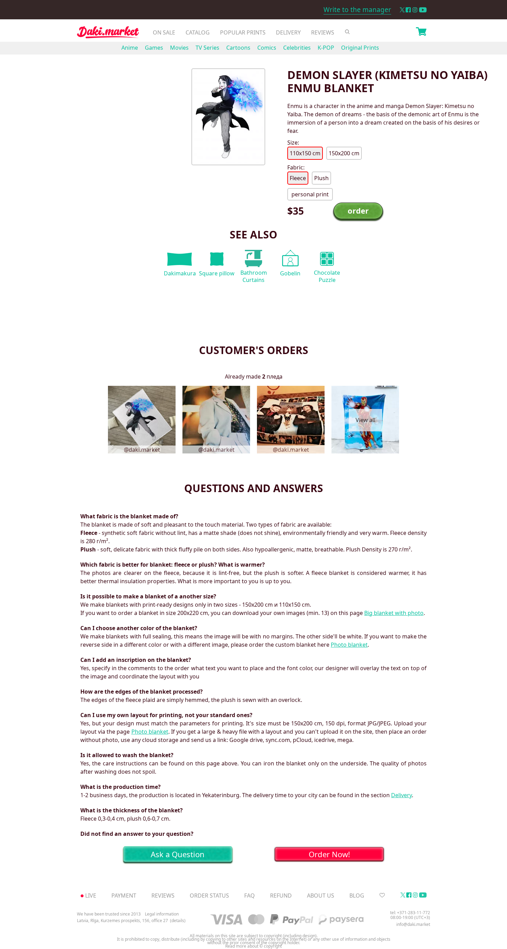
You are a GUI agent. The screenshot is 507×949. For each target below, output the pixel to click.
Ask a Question (178, 854)
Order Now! (329, 854)
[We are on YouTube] (423, 9)
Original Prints (360, 47)
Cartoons (238, 47)
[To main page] (108, 34)
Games (154, 47)
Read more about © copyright (253, 946)
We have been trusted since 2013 (109, 914)
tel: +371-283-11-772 (410, 913)
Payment (123, 895)
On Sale (164, 32)
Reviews (322, 32)
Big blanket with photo (394, 613)
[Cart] (421, 32)
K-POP (326, 47)
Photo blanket (349, 644)
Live (90, 895)
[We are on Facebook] (408, 9)
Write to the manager (357, 9)
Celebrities (297, 47)
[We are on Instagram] (414, 9)
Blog (356, 895)
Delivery (288, 32)
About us (320, 895)
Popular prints (243, 32)
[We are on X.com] (402, 9)
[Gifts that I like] (382, 895)
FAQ (249, 895)
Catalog (198, 32)
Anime (129, 47)
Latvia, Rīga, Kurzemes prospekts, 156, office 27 (122, 920)
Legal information (162, 914)
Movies (179, 47)
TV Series (207, 47)
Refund (281, 895)
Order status (209, 895)
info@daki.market (413, 924)
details (177, 920)
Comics (266, 47)
